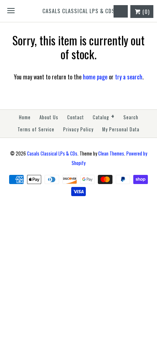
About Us (48, 117)
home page (95, 76)
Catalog (104, 116)
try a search (128, 76)
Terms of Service (36, 129)
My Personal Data (120, 129)
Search (130, 117)
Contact (75, 117)
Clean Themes (111, 153)
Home (25, 117)
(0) (145, 11)
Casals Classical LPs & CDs (52, 153)
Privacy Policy (78, 129)
